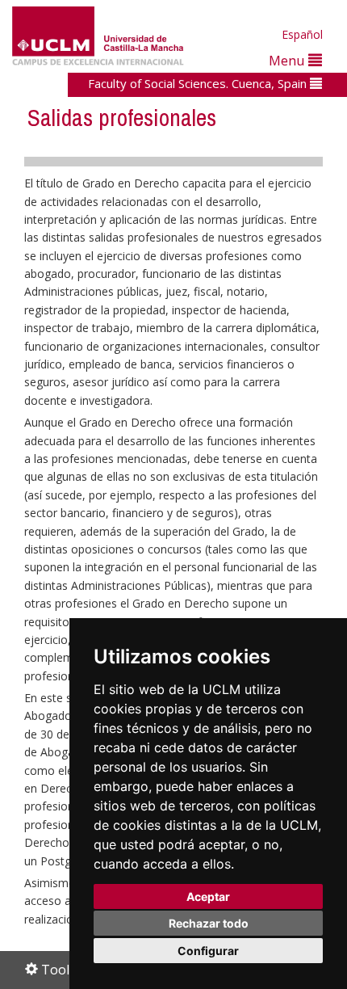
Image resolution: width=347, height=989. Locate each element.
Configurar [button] (208, 950)
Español (302, 34)
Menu (288, 60)
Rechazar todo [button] (209, 923)
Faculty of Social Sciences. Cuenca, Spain (199, 83)
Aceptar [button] (208, 896)
